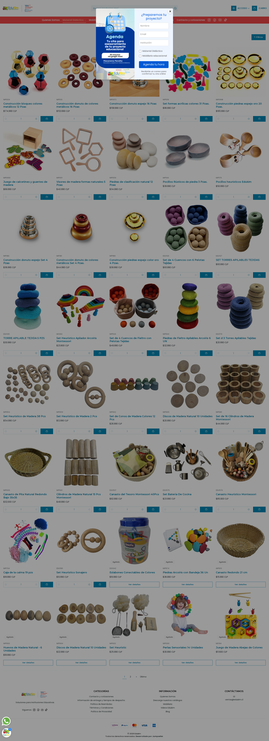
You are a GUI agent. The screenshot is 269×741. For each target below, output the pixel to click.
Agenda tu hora (153, 64)
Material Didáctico (152, 51)
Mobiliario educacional (154, 55)
